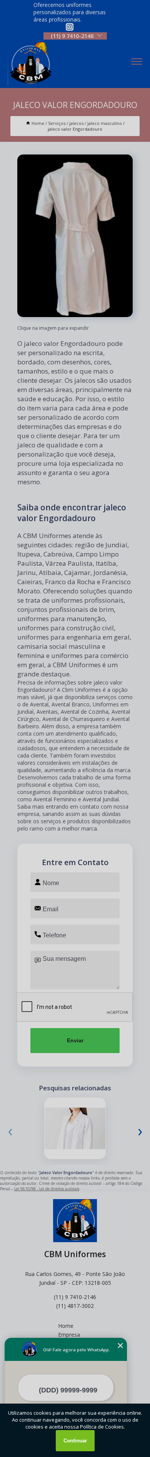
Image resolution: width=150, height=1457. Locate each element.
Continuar (75, 1441)
